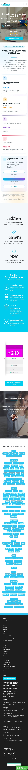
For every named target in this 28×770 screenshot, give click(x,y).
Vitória (13, 555)
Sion (11, 536)
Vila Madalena (21, 504)
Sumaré (14, 504)
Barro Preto (13, 523)
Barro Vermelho (9, 558)
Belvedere (21, 523)
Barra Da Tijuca (8, 463)
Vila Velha (14, 567)
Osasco (23, 511)
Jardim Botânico (19, 470)
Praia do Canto (18, 558)
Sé (10, 504)
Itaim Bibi (5, 498)
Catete (21, 463)
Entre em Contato (7, 635)
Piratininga (22, 453)
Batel (11, 543)
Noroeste (13, 577)
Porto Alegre (14, 581)
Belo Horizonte (13, 520)
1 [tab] (10, 379)
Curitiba (14, 540)
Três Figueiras (21, 594)
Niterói (13, 450)
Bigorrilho (17, 543)
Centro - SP (6, 496)
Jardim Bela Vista (8, 606)
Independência (18, 586)
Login (4, 633)
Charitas (5, 453)
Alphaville (5, 511)
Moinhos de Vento (7, 592)
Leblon (17, 473)
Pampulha (9, 531)
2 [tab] (13, 379)
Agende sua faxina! (14, 38)
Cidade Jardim (21, 525)
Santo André (7, 513)
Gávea (12, 468)
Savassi (22, 533)
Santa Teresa (18, 478)
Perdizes (7, 501)
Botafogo (16, 463)
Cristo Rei (14, 546)
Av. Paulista (8, 491)
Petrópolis (22, 592)
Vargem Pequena (20, 484)
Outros (16, 536)
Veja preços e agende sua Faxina (14, 383)
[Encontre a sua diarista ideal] (5, 4)
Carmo (9, 525)
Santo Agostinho (8, 533)
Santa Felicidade (10, 548)
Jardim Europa (18, 589)
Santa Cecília (13, 594)
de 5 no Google (14, 34)
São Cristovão (15, 481)
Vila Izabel (11, 551)
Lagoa (5, 473)
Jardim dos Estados (18, 606)
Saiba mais (14, 28)
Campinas (17, 511)
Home (4, 618)
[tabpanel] (14, 359)
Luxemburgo (21, 528)
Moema (22, 498)
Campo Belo (21, 493)
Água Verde (5, 543)
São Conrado (7, 481)
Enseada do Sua (18, 560)
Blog (4, 631)
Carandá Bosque (11, 601)
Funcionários (7, 528)
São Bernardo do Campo (17, 513)
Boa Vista (21, 584)
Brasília (14, 571)
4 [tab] (17, 379)
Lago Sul (7, 577)
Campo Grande (14, 598)
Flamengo (6, 468)
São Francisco (10, 456)
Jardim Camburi (17, 563)
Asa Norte (7, 574)
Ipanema (12, 470)
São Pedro (16, 533)
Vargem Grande (11, 484)
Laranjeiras (11, 473)
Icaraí (10, 453)
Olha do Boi (9, 563)
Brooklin (6, 493)
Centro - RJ (7, 465)
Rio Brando (5, 594)
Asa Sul (13, 574)
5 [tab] (18, 430)
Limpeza (5, 629)
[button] (14, 0)
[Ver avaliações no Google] (14, 33)
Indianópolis (21, 496)
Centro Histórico (9, 586)
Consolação (13, 496)
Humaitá (6, 470)
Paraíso (13, 501)
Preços (4, 623)
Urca (5, 484)
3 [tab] (15, 379)
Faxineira (5, 625)
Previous (4, 358)
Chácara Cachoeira (9, 604)
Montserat (15, 592)
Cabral (23, 543)
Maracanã (7, 476)
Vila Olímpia (18, 506)
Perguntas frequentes (8, 620)
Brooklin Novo (13, 493)
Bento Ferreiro (9, 560)
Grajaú (22, 468)
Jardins (11, 498)
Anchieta (7, 523)
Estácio (21, 465)
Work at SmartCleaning (8, 638)
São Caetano (14, 516)
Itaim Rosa (19, 501)
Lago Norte (19, 574)
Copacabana (14, 465)
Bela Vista (15, 491)
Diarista (5, 627)
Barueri (11, 511)
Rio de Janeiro (14, 460)
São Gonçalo (18, 456)
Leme (23, 473)
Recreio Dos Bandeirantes (17, 476)
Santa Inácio (18, 548)
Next (23, 358)
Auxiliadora (7, 584)
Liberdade (17, 498)
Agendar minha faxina (9, 678)
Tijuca (22, 481)
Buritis (4, 525)
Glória (16, 468)
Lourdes (14, 528)
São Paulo (14, 488)
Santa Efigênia (17, 531)
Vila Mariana (10, 506)
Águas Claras (20, 577)
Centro (14, 525)
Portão (19, 546)
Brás (21, 491)
